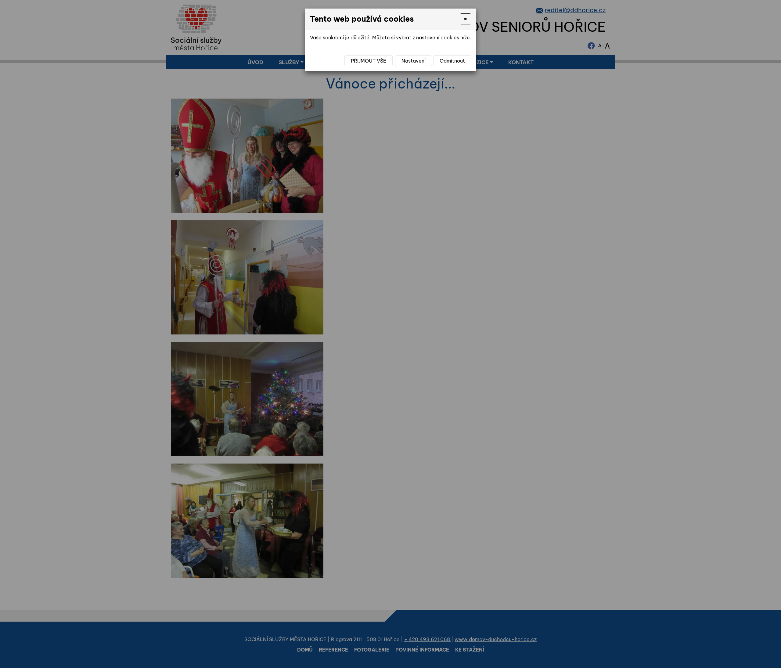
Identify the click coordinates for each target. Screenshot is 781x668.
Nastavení (413, 61)
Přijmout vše (368, 61)
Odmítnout (452, 61)
